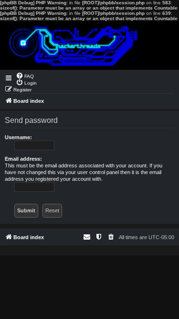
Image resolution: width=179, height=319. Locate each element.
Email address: (23, 159)
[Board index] (89, 45)
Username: (18, 137)
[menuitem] (25, 75)
